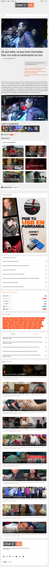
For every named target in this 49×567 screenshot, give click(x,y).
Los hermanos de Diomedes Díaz (13, 391)
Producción (32, 320)
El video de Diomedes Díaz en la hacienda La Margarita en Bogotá (12, 179)
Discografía (31, 324)
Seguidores (5, 322)
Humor (10, 328)
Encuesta (29, 328)
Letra (12, 326)
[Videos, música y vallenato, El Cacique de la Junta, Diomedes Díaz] (24, 7)
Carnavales (40, 326)
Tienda (25, 328)
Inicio (2, 49)
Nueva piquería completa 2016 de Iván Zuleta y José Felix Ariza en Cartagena (35, 72)
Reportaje (20, 322)
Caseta (9, 326)
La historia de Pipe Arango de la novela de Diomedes (18, 514)
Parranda (40, 322)
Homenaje (15, 318)
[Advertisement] (24, 10)
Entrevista (8, 320)
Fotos (4, 320)
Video (7, 49)
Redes (35, 324)
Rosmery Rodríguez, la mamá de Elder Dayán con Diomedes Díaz (22, 409)
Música (29, 318)
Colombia (16, 326)
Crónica (41, 320)
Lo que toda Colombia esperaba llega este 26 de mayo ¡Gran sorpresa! (12, 153)
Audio (15, 324)
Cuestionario (5, 328)
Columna (39, 324)
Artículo (10, 318)
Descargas (34, 328)
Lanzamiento (11, 322)
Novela (16, 322)
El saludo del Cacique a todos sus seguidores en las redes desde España (13, 166)
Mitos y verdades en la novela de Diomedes (16, 479)
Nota (7, 318)
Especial (25, 318)
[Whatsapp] (10, 1)
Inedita (14, 328)
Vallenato (5, 326)
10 (5, 527)
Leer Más (15, 378)
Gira (20, 326)
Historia (12, 320)
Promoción (35, 326)
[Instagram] (6, 1)
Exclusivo (37, 318)
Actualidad (31, 322)
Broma (39, 328)
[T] (1, 1)
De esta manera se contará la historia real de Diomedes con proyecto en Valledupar (34, 69)
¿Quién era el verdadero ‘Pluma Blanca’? (15, 374)
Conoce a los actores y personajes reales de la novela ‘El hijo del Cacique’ (24, 444)
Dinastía (33, 318)
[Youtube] (13, 1)
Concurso (18, 328)
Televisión (17, 320)
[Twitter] (8, 1)
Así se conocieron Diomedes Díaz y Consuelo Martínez (19, 426)
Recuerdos (20, 318)
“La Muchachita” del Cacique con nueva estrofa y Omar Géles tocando (35, 153)
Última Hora (29, 326)
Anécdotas (42, 318)
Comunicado (22, 320)
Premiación (24, 326)
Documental (20, 324)
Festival (35, 322)
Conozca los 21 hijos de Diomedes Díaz (15, 496)
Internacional (5, 324)
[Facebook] (4, 1)
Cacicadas (26, 324)
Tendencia (25, 322)
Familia (27, 320)
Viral (22, 328)
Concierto (37, 320)
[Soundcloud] (15, 1)
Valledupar (11, 324)
